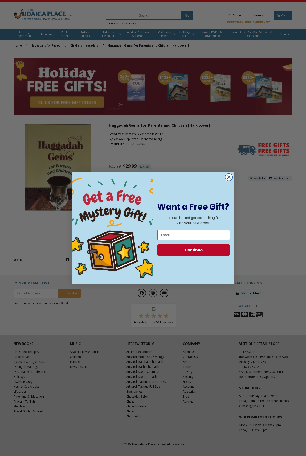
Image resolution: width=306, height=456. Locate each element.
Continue (194, 250)
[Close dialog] (229, 177)
